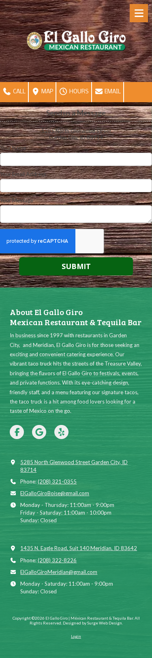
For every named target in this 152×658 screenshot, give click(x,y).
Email (112, 92)
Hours (78, 92)
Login (76, 636)
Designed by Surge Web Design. (93, 622)
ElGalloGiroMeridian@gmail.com (58, 572)
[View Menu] (139, 13)
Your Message (16, 200)
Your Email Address (23, 174)
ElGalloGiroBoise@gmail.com (54, 493)
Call (19, 92)
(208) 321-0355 (57, 481)
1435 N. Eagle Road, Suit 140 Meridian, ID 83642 (78, 548)
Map (46, 92)
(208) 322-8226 (57, 560)
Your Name (13, 148)
